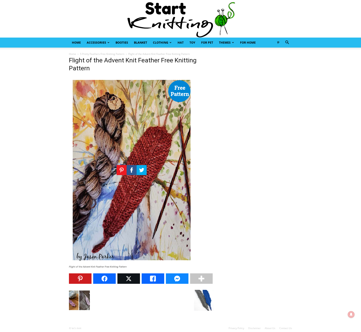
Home (76, 42)
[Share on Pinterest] (80, 278)
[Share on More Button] (201, 278)
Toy (192, 42)
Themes (225, 42)
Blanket (140, 42)
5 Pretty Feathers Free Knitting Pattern (102, 54)
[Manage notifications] (351, 314)
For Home (248, 42)
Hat (181, 42)
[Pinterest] (278, 43)
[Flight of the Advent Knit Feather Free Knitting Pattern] (131, 263)
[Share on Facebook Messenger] (177, 278)
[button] (287, 43)
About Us (270, 328)
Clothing (160, 42)
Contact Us (285, 328)
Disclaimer (254, 328)
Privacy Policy (236, 328)
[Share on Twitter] (128, 278)
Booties (122, 42)
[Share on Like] (153, 278)
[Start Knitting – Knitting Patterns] (180, 19)
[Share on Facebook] (104, 278)
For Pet (207, 42)
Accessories (96, 42)
